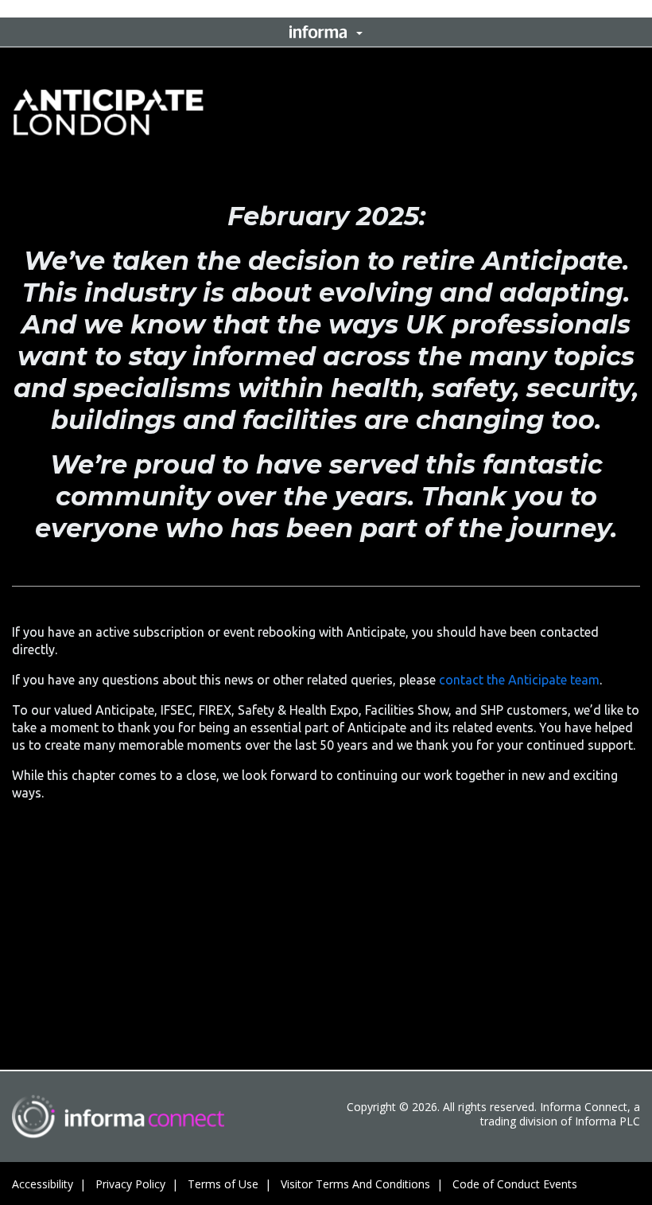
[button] (326, 31)
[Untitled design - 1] (118, 1116)
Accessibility (42, 1183)
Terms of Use (223, 1183)
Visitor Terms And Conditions (355, 1183)
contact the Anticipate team (519, 680)
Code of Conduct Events (514, 1183)
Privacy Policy (130, 1183)
